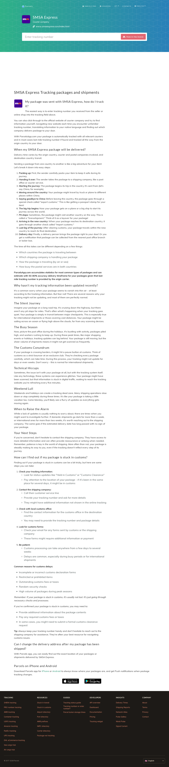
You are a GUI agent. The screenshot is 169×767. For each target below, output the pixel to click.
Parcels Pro (90, 6)
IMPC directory (43, 726)
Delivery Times (122, 703)
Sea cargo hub (10, 745)
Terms (144, 707)
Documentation (96, 712)
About (144, 703)
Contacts (126, 6)
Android (56, 671)
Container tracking (11, 717)
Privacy (145, 712)
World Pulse (120, 721)
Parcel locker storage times (74, 712)
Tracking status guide (72, 703)
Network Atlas (121, 712)
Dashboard (94, 707)
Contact (145, 717)
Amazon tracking (11, 726)
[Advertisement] (84, 69)
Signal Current (121, 726)
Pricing (92, 717)
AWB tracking (9, 712)
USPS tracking (10, 721)
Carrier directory (43, 731)
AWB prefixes (42, 721)
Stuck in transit (43, 703)
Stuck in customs (44, 707)
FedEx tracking (10, 731)
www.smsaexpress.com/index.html (52, 26)
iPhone (45, 671)
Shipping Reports (123, 707)
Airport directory (43, 712)
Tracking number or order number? (73, 707)
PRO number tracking (12, 707)
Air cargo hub (9, 750)
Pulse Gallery (121, 717)
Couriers (106, 6)
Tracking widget (96, 721)
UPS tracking (9, 735)
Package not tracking (46, 735)
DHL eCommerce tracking (14, 740)
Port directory (42, 717)
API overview (95, 703)
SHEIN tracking (10, 703)
